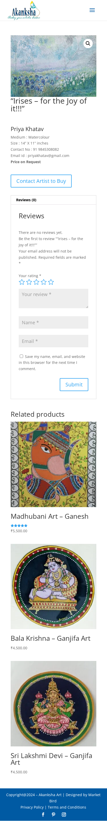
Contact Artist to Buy (41, 180)
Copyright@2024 (20, 794)
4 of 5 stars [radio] (44, 282)
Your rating (30, 275)
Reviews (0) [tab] (26, 199)
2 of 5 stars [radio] (29, 282)
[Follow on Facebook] (43, 814)
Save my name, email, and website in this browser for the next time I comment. (52, 362)
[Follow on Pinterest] (53, 814)
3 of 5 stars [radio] (36, 282)
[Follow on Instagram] (64, 814)
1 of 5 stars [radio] (22, 282)
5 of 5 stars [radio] (51, 282)
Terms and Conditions (67, 807)
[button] (88, 43)
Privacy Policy (32, 807)
